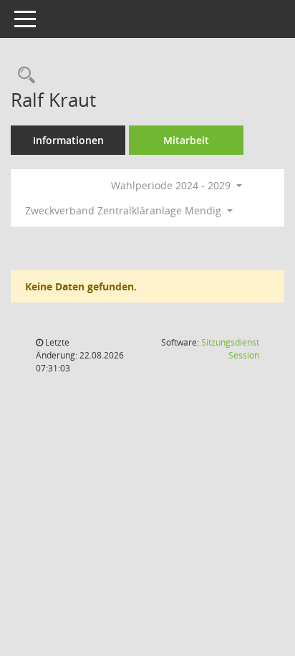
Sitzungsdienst (230, 348)
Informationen (68, 140)
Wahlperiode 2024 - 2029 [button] (172, 185)
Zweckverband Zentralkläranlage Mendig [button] (124, 210)
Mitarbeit (186, 140)
